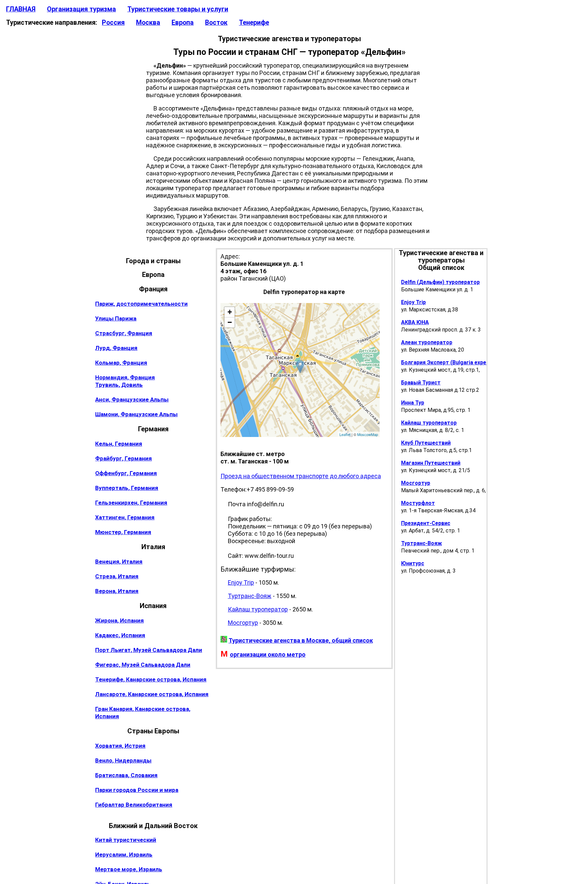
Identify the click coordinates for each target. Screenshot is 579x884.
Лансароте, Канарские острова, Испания (151, 694)
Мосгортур (243, 622)
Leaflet (344, 434)
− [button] (230, 322)
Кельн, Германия (118, 443)
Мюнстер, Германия (123, 532)
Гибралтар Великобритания (133, 804)
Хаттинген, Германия (124, 517)
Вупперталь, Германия (126, 488)
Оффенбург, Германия (126, 473)
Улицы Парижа (115, 318)
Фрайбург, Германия (123, 458)
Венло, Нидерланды (123, 760)
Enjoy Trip (241, 582)
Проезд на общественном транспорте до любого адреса (300, 476)
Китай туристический (125, 839)
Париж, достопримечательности (141, 303)
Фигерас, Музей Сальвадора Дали (142, 664)
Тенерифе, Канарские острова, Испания (150, 679)
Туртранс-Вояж (249, 595)
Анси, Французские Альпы (132, 399)
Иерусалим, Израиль (123, 854)
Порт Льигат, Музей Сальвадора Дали (148, 650)
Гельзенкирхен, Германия (131, 502)
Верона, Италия (116, 591)
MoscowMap (367, 434)
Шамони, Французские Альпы (136, 414)
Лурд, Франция (116, 348)
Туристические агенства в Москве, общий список (301, 640)
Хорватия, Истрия (120, 745)
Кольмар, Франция (121, 362)
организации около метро (268, 654)
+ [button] (230, 312)
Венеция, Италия (118, 561)
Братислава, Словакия (126, 775)
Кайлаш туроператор (258, 609)
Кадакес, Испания (120, 635)
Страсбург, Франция (123, 333)
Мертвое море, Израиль (128, 869)
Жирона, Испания (119, 620)
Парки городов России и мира (136, 790)
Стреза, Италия (116, 576)
